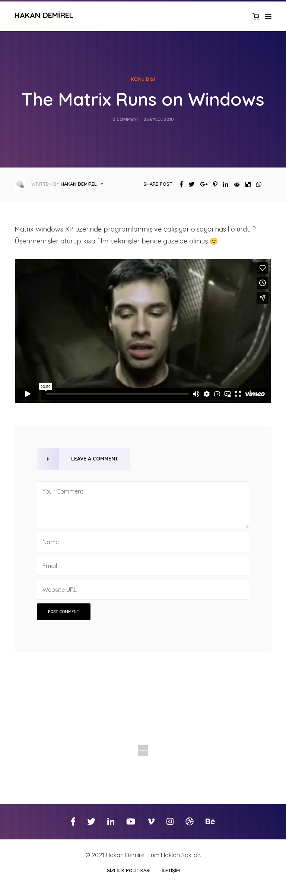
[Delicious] (245, 184)
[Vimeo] (151, 822)
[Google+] (200, 184)
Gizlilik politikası (128, 870)
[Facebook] (178, 184)
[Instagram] (170, 822)
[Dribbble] (189, 822)
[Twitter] (188, 184)
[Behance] (210, 822)
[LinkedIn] (222, 184)
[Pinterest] (212, 184)
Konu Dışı (143, 79)
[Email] (266, 184)
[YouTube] (131, 822)
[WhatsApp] (256, 184)
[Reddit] (234, 184)
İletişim (171, 870)
